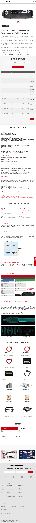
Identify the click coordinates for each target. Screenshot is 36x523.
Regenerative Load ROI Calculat (5, 513)
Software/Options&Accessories (11, 496)
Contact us (21, 503)
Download (2, 489)
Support (2, 488)
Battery (19, 488)
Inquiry (35, 262)
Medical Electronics (20, 496)
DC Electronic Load (9, 489)
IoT (18, 499)
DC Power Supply (9, 486)
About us (2, 492)
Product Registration (4, 509)
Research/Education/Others (22, 495)
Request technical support (4, 510)
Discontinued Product (4, 503)
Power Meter (9, 492)
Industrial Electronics (21, 493)
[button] (9, 460)
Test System (8, 495)
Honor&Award (22, 506)
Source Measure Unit (10, 485)
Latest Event (14, 506)
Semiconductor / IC (20, 489)
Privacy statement (16, 520)
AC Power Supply (9, 488)
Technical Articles (14, 503)
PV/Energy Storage (20, 485)
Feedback (2, 520)
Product (2, 485)
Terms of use (11, 520)
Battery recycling (20, 492)
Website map (6, 520)
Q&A (12, 509)
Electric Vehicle (20, 486)
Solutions (2, 486)
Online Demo (3, 506)
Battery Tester (9, 493)
